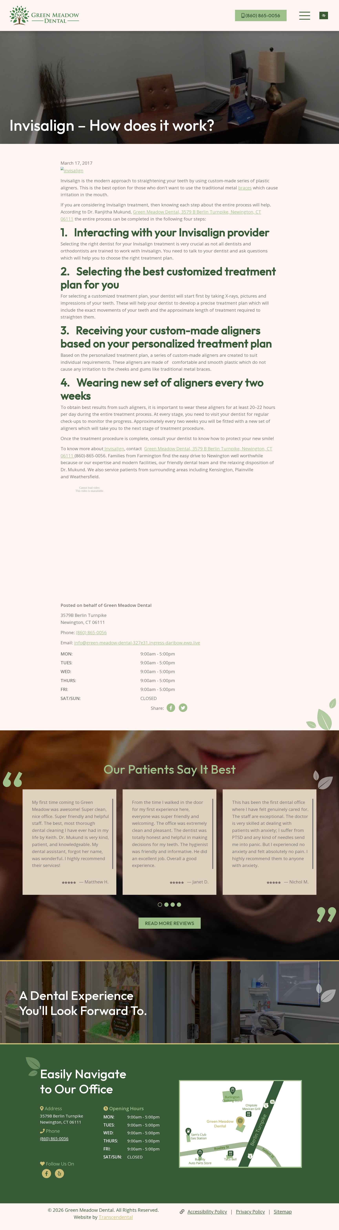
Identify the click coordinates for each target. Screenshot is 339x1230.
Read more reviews (169, 923)
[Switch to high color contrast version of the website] (323, 15)
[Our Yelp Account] (59, 1174)
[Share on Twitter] (183, 708)
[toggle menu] (304, 15)
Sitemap (283, 1211)
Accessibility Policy (207, 1211)
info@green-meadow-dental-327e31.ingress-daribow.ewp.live (137, 643)
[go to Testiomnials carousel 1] (160, 904)
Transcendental (116, 1217)
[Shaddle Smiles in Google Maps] (240, 1124)
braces (245, 188)
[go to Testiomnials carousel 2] (166, 904)
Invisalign (113, 449)
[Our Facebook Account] (46, 1174)
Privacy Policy (250, 1211)
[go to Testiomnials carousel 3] (172, 904)
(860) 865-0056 (262, 15)
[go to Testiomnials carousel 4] (179, 904)
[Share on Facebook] (170, 708)
